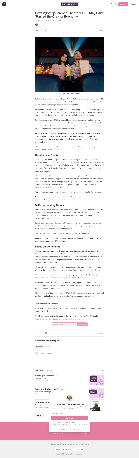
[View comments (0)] (41, 30)
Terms (75, 444)
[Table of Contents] (2, 229)
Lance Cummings (45, 24)
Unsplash (77, 94)
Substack (60, 454)
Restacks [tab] (47, 347)
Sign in (133, 4)
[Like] (37, 30)
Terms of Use (78, 422)
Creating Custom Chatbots (46, 376)
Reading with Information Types (49, 389)
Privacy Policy (84, 424)
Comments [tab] (39, 347)
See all (39, 415)
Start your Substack (64, 449)
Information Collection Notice (69, 424)
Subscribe (123, 4)
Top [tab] (37, 370)
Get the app (79, 449)
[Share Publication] (116, 4)
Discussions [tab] (49, 370)
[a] (96, 406)
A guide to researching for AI (44, 392)
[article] (69, 380)
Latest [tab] (42, 370)
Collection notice (83, 444)
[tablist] (43, 347)
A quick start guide (41, 378)
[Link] (32, 155)
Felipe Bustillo (68, 94)
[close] (87, 396)
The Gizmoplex (54, 136)
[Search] (111, 4)
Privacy (70, 444)
